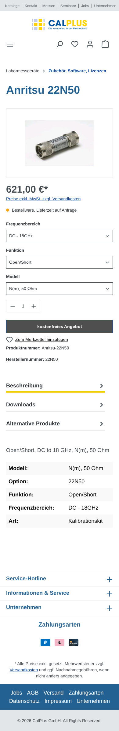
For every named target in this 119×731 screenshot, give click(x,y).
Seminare (68, 6)
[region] (59, 143)
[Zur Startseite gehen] (59, 24)
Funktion (15, 250)
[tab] (55, 386)
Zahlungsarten (86, 693)
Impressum (58, 701)
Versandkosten (24, 669)
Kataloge (12, 6)
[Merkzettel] (74, 44)
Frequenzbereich (23, 223)
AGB (32, 693)
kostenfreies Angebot (59, 326)
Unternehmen (105, 6)
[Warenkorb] (105, 44)
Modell (13, 276)
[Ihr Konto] (90, 44)
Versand (53, 693)
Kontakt (31, 6)
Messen (48, 6)
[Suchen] (59, 44)
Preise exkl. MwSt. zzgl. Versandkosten (43, 198)
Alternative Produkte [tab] (33, 423)
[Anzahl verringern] (12, 306)
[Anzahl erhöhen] (33, 306)
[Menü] (12, 44)
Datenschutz (24, 701)
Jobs (85, 6)
